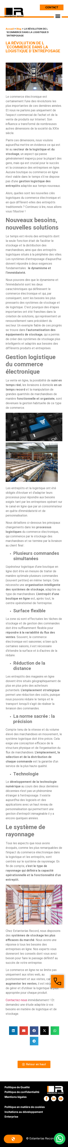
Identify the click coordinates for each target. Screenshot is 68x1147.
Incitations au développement (24, 1112)
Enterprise (11, 1116)
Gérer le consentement (13, 1139)
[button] (58, 16)
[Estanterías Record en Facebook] (46, 1098)
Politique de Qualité (17, 1087)
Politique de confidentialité (22, 1092)
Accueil (10, 28)
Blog (18, 28)
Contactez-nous (16, 1000)
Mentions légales (16, 1097)
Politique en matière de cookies (25, 1107)
